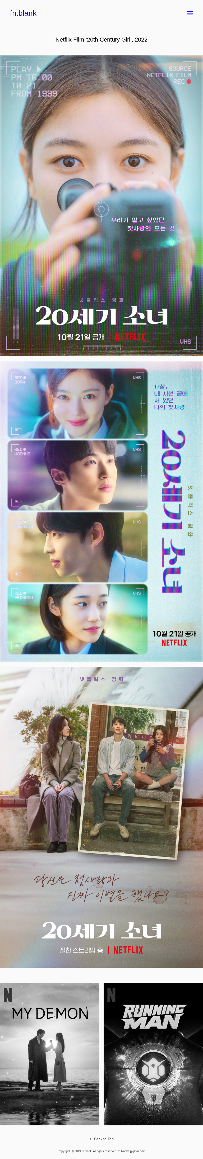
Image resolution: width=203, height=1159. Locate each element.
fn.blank (23, 13)
